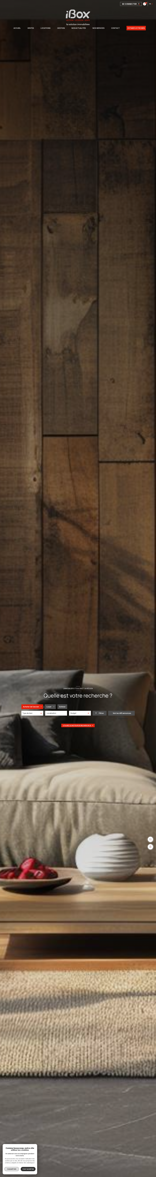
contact (115, 28)
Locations (45, 28)
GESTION (61, 28)
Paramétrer (11, 1169)
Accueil (17, 28)
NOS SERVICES (98, 28)
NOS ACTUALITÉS (79, 28)
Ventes (30, 28)
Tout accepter (28, 1169)
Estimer (62, 707)
